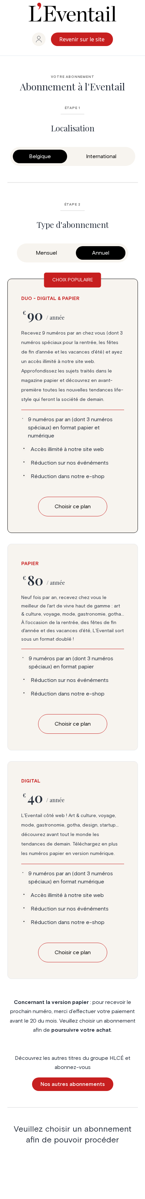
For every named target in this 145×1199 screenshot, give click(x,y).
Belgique (40, 156)
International (101, 156)
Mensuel (46, 253)
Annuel (100, 253)
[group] (39, 39)
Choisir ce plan (73, 724)
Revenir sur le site (82, 39)
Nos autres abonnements (72, 1084)
